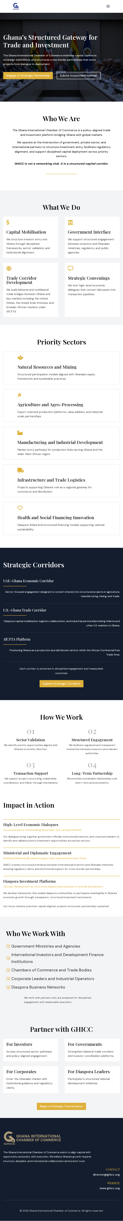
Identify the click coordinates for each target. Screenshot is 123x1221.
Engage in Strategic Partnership (28, 75)
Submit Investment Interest (79, 75)
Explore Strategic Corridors (61, 684)
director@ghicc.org (106, 1175)
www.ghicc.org (110, 1188)
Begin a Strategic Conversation (61, 1106)
